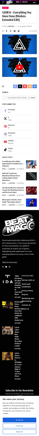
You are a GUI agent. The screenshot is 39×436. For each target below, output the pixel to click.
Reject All (19, 432)
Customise (19, 426)
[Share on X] (10, 31)
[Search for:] (17, 97)
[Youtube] (19, 141)
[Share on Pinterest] (25, 86)
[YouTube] (6, 266)
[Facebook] (19, 110)
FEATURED (18, 297)
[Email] (14, 31)
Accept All (19, 420)
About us (25, 309)
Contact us (26, 305)
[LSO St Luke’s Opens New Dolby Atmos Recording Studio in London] (7, 330)
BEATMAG (11, 26)
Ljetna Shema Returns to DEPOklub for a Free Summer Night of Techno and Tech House (18, 364)
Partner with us (28, 280)
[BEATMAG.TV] (9, 2)
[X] (19, 118)
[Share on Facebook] (6, 31)
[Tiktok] (19, 149)
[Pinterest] (19, 126)
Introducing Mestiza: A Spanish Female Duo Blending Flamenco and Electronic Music (13, 190)
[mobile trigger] (4, 2)
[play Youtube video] (19, 67)
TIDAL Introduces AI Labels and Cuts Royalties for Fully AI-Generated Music (18, 285)
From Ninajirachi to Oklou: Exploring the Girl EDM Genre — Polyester (13, 163)
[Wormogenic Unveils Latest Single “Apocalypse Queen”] (31, 203)
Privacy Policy (27, 290)
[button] (18, 31)
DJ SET (5, 7)
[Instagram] (19, 134)
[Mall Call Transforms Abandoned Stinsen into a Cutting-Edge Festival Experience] (31, 176)
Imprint (25, 294)
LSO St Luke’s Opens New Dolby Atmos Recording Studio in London (18, 337)
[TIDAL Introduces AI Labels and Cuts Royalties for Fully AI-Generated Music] (7, 279)
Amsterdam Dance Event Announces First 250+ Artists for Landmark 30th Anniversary (19, 311)
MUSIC (4, 169)
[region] (19, 416)
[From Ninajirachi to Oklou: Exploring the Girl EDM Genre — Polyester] (31, 164)
